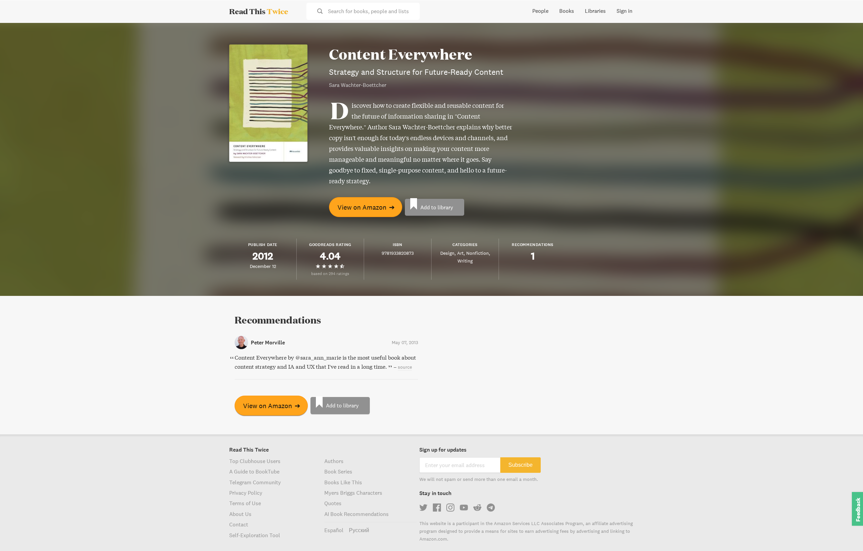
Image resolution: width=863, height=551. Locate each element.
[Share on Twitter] (846, 33)
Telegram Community (255, 482)
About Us (240, 514)
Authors (334, 461)
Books (566, 10)
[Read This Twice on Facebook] (437, 507)
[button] (845, 533)
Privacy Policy (245, 492)
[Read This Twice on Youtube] (464, 507)
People (540, 10)
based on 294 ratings (330, 273)
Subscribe (520, 465)
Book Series (338, 471)
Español (334, 530)
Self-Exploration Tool (254, 535)
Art (460, 253)
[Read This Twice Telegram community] (491, 507)
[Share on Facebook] (846, 45)
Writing (465, 261)
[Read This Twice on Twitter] (423, 507)
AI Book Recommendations (356, 514)
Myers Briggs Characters (353, 492)
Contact (238, 524)
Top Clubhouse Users (254, 461)
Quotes (332, 503)
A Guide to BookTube (254, 471)
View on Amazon (366, 207)
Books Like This (343, 482)
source (405, 367)
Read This (258, 11)
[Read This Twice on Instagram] (450, 507)
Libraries (595, 10)
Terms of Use (245, 503)
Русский (359, 530)
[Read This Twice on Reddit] (477, 507)
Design (447, 253)
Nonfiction (477, 253)
